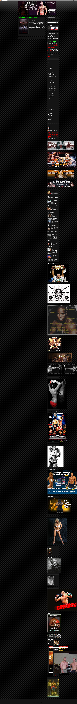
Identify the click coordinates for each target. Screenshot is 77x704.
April (50, 115)
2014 (49, 63)
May (50, 114)
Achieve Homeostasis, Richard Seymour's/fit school (54, 215)
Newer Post (20, 38)
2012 (49, 66)
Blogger (43, 702)
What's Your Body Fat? (52, 90)
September (51, 109)
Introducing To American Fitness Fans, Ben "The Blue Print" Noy (54, 256)
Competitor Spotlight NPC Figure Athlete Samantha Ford (54, 208)
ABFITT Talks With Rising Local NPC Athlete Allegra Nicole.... (54, 221)
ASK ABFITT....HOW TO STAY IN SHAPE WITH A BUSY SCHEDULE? (54, 228)
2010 (49, 68)
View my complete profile (51, 138)
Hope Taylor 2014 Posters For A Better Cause (54, 249)
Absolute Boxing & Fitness (52, 130)
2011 (49, 67)
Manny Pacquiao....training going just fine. (28, 17)
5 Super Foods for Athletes (51, 84)
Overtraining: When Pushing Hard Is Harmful (54, 242)
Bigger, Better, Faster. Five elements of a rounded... (52, 80)
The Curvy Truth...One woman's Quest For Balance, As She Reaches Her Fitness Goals (54, 201)
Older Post (43, 38)
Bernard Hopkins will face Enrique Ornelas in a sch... (52, 93)
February (50, 118)
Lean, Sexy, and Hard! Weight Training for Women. (52, 105)
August (50, 110)
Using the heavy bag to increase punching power (52, 86)
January (50, 119)
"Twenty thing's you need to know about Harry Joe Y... (52, 77)
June (50, 113)
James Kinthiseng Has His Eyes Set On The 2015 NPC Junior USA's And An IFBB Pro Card (54, 235)
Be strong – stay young (52, 91)
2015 (49, 62)
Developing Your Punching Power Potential (51, 96)
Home (32, 38)
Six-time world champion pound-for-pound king (52, 82)
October (50, 73)
